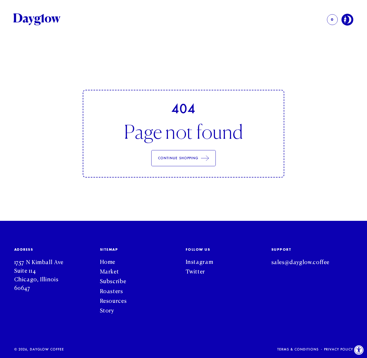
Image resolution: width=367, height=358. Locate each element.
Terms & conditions (298, 349)
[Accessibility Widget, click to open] (359, 350)
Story (107, 310)
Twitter (195, 271)
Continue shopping (178, 158)
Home (108, 261)
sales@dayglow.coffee (300, 261)
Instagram (199, 261)
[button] (332, 19)
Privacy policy (338, 349)
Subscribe (113, 281)
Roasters (111, 290)
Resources (113, 300)
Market (109, 271)
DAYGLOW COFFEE (47, 349)
